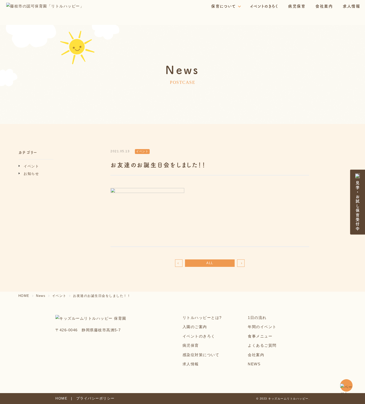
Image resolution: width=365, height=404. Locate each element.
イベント (31, 166)
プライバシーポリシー (95, 398)
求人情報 (351, 6)
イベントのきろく (264, 6)
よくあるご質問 (262, 345)
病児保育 (296, 6)
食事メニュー (260, 336)
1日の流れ (257, 317)
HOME (24, 296)
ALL (209, 263)
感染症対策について (200, 355)
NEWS (254, 364)
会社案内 (324, 6)
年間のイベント (262, 327)
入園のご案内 (194, 327)
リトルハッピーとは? (202, 317)
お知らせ (31, 174)
